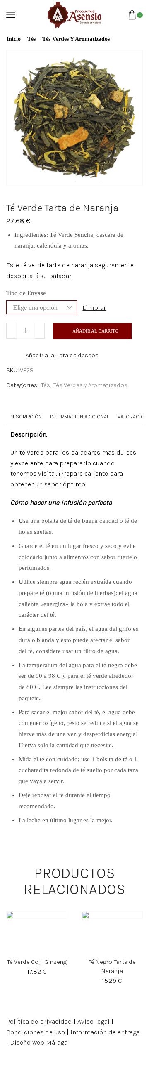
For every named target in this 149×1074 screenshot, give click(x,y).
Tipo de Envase (26, 293)
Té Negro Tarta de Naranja (112, 966)
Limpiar (94, 308)
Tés (31, 39)
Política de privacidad (39, 1021)
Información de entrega (105, 1032)
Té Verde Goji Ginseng (36, 961)
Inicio (14, 39)
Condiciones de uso (35, 1032)
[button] (14, 949)
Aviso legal (93, 1021)
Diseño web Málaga (38, 1042)
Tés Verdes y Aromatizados (76, 39)
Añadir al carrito (95, 330)
